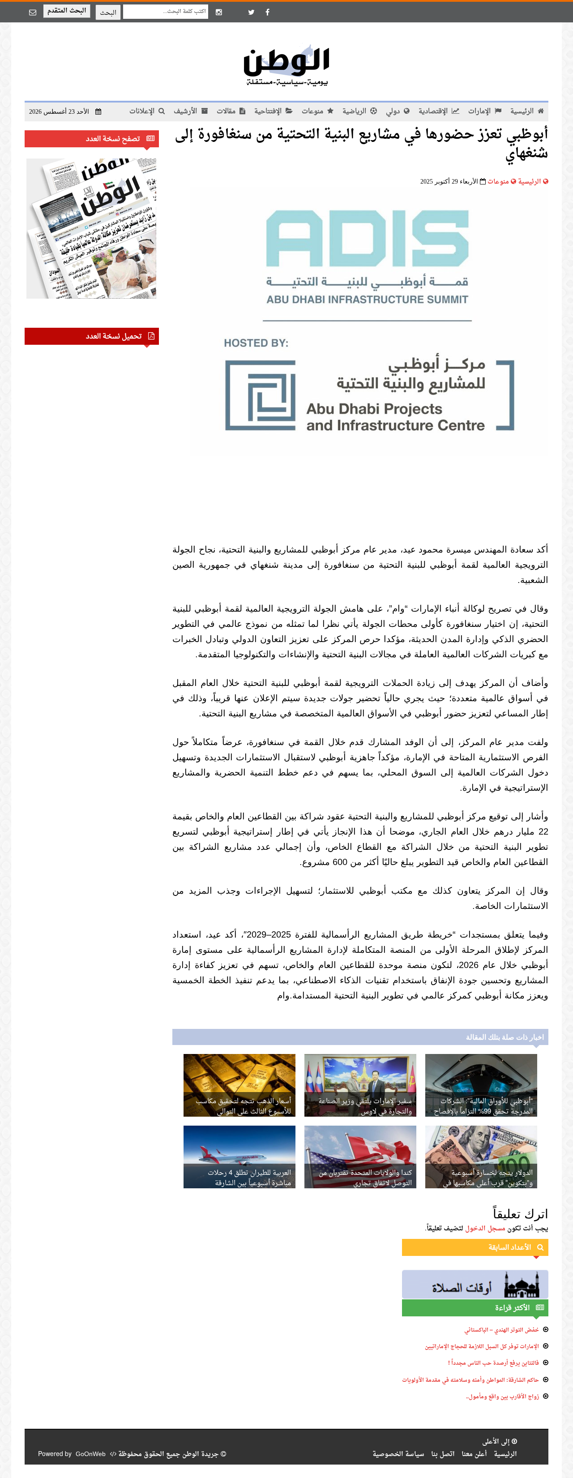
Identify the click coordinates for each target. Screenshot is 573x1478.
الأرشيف (186, 111)
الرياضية (355, 111)
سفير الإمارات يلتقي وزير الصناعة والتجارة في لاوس (365, 1106)
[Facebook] (267, 12)
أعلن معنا (474, 1454)
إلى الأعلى (497, 1442)
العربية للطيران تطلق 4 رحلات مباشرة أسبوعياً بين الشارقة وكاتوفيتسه (249, 1183)
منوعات (313, 111)
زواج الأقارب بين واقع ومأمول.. (502, 1397)
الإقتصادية (434, 111)
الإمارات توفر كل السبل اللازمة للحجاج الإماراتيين (482, 1347)
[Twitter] (251, 12)
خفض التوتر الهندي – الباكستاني (501, 1330)
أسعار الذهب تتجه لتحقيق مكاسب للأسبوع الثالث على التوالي (243, 1106)
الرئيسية (522, 111)
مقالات (227, 111)
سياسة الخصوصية (398, 1454)
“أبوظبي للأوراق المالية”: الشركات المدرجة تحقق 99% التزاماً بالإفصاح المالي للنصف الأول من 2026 (483, 1112)
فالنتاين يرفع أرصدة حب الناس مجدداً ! (493, 1363)
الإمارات (480, 111)
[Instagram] (219, 12)
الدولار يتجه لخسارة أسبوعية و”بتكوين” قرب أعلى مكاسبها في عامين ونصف (488, 1183)
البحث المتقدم (66, 11)
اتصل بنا (443, 1454)
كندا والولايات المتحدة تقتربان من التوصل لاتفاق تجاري (365, 1178)
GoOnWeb (91, 1454)
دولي (394, 111)
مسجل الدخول (485, 1229)
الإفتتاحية (268, 111)
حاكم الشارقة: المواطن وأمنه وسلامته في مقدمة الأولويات (470, 1380)
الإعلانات (142, 111)
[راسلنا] (33, 12)
